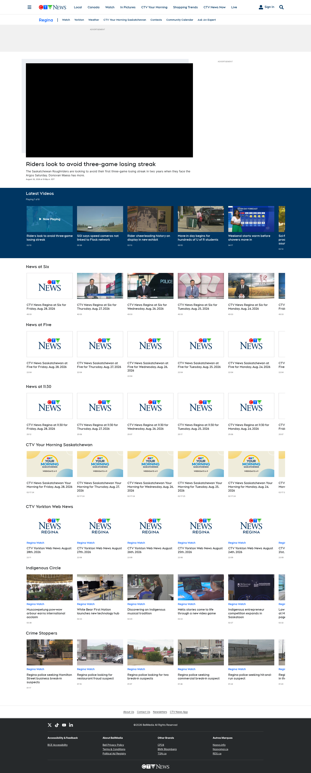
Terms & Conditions (114, 749)
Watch (109, 7)
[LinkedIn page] (71, 725)
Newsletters (160, 711)
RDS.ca (217, 753)
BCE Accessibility (58, 744)
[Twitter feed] (50, 725)
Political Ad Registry (114, 753)
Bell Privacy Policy (113, 744)
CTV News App (179, 711)
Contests (156, 19)
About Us (128, 711)
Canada (94, 7)
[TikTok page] (57, 725)
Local (78, 7)
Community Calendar (179, 19)
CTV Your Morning (154, 7)
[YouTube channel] (64, 725)
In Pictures (128, 7)
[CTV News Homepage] (52, 7)
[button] (278, 228)
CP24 (161, 744)
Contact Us (143, 711)
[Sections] (29, 7)
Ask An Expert (207, 19)
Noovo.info (219, 744)
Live (234, 7)
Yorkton (79, 19)
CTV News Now (215, 7)
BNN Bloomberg (167, 749)
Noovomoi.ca (220, 749)
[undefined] (50, 226)
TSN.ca (162, 753)
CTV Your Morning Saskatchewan (124, 19)
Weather (93, 19)
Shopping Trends (185, 7)
